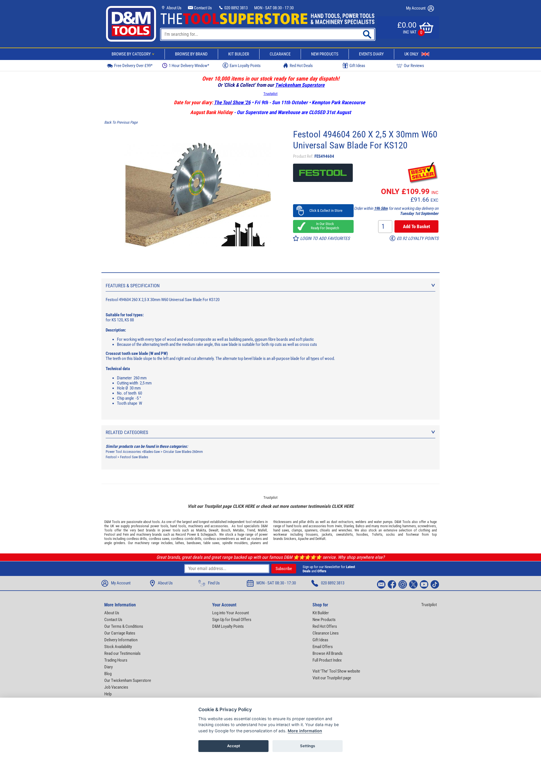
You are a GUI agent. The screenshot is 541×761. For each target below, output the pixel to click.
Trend (251, 530)
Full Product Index (327, 660)
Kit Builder (238, 54)
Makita (201, 530)
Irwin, (339, 526)
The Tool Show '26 (232, 102)
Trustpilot (270, 94)
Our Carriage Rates (119, 633)
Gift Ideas (357, 65)
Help (108, 694)
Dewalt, (214, 530)
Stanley (348, 526)
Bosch (225, 530)
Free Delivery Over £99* (133, 65)
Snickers (290, 539)
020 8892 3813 (235, 7)
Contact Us (202, 7)
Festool (111, 457)
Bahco (360, 526)
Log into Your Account (230, 612)
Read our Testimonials (122, 653)
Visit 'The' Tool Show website (336, 671)
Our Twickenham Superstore (127, 680)
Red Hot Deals (301, 65)
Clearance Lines (325, 633)
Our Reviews (414, 65)
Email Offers (322, 646)
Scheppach (208, 534)
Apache (303, 539)
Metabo (238, 530)
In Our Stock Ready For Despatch (323, 226)
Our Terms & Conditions (123, 626)
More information (305, 730)
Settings (307, 746)
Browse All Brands (327, 653)
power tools (159, 526)
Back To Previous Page (121, 122)
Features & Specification (133, 285)
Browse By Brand (191, 54)
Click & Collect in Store (323, 210)
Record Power (186, 534)
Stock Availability (118, 646)
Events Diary (371, 54)
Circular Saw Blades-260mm (183, 452)
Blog (108, 673)
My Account (416, 8)
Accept (233, 746)
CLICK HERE (244, 506)
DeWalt (320, 539)
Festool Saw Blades (134, 457)
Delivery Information (121, 639)
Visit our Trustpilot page (331, 677)
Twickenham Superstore (300, 85)
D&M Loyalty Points (228, 626)
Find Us (214, 583)
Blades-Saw (151, 452)
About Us (173, 7)
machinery (195, 526)
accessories (219, 526)
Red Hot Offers (324, 626)
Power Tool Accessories (123, 452)
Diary (108, 666)
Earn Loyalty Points (245, 65)
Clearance (280, 54)
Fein (126, 534)
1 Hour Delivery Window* (189, 65)
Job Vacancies (116, 687)
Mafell (262, 530)
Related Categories (127, 432)
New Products (324, 54)
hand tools (178, 526)
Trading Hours (115, 660)
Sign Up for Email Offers (231, 619)
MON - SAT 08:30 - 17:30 (274, 7)
